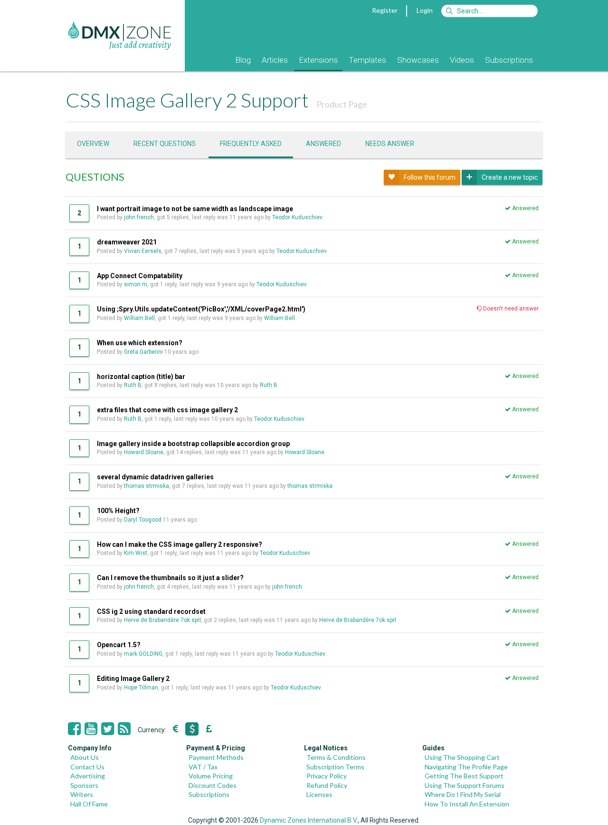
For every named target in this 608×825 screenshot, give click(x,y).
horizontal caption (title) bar (141, 376)
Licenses (319, 794)
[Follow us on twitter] (107, 729)
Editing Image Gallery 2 (133, 678)
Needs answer (389, 143)
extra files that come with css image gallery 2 (167, 410)
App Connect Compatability (139, 276)
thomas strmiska (146, 486)
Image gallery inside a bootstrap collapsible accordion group (193, 443)
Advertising (87, 776)
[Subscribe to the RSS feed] (124, 729)
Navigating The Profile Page (466, 767)
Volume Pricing (211, 776)
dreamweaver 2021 (127, 242)
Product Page (341, 104)
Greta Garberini (143, 352)
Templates (367, 60)
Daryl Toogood (143, 519)
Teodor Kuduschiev (297, 217)
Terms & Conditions (336, 757)
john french (139, 217)
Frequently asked (251, 143)
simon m (135, 284)
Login (425, 10)
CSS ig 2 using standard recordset (151, 611)
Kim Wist (135, 553)
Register (385, 10)
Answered (323, 143)
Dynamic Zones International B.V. (309, 820)
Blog (243, 60)
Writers (81, 794)
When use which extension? (139, 343)
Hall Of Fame (89, 804)
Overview (93, 143)
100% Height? (118, 510)
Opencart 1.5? (119, 645)
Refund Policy (326, 785)
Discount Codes (213, 785)
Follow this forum (430, 177)
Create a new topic (510, 177)
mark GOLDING (143, 653)
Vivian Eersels (143, 251)
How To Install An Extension (467, 804)
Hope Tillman (141, 687)
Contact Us (87, 767)
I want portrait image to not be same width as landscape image (195, 209)
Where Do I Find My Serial (463, 794)
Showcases (418, 60)
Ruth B (133, 385)
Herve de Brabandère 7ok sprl (162, 620)
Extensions (318, 60)
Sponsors (84, 785)
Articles (275, 60)
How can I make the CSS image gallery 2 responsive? (179, 544)
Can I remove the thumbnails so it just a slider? (170, 578)
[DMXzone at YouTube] (91, 729)
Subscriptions (509, 60)
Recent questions (164, 143)
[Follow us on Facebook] (74, 729)
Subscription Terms (335, 767)
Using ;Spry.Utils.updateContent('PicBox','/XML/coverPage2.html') (201, 309)
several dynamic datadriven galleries (155, 477)
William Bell (139, 318)
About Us (84, 757)
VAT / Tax (203, 767)
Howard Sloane (143, 452)
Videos (462, 60)
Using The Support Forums (464, 785)
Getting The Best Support (464, 776)
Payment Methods (216, 757)
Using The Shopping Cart (462, 757)
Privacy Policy (326, 776)
